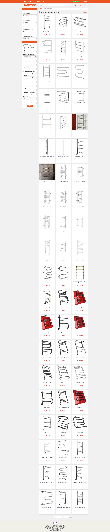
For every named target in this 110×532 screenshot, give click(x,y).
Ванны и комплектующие (28, 36)
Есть (26, 73)
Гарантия (38, 1)
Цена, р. (24, 50)
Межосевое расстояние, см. (29, 79)
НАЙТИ (69, 5)
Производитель (26, 44)
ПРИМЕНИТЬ (30, 105)
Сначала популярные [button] (83, 12)
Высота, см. (25, 96)
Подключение (26, 67)
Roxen (32, 45)
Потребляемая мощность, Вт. (29, 92)
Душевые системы (26, 13)
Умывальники (25, 24)
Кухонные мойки (26, 15)
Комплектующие (26, 20)
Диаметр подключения (28, 83)
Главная (24, 1)
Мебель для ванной (27, 34)
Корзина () (84, 1)
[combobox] (30, 56)
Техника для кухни (26, 38)
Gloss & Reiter (26, 47)
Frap (25, 45)
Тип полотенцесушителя (28, 54)
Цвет (24, 58)
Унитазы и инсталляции (27, 27)
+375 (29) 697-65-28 (81, 5)
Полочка (25, 75)
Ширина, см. (25, 100)
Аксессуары (25, 22)
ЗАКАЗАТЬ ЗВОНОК (76, 1)
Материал (25, 88)
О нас (43, 1)
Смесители (25, 11)
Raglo (25, 48)
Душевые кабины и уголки (28, 29)
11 (67, 517)
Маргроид (33, 47)
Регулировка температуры (29, 71)
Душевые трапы (26, 31)
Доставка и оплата (31, 1)
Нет (33, 73)
